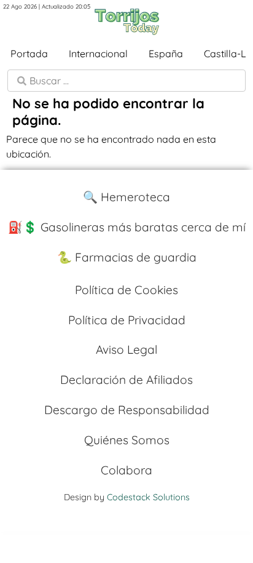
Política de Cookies (126, 289)
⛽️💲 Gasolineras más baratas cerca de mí (127, 227)
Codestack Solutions (148, 497)
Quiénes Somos (126, 440)
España (166, 53)
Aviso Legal (126, 349)
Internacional (98, 53)
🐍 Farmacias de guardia (127, 257)
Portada (29, 53)
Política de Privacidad (126, 320)
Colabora (126, 470)
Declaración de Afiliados (126, 379)
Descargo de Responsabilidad (126, 409)
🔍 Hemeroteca (126, 197)
